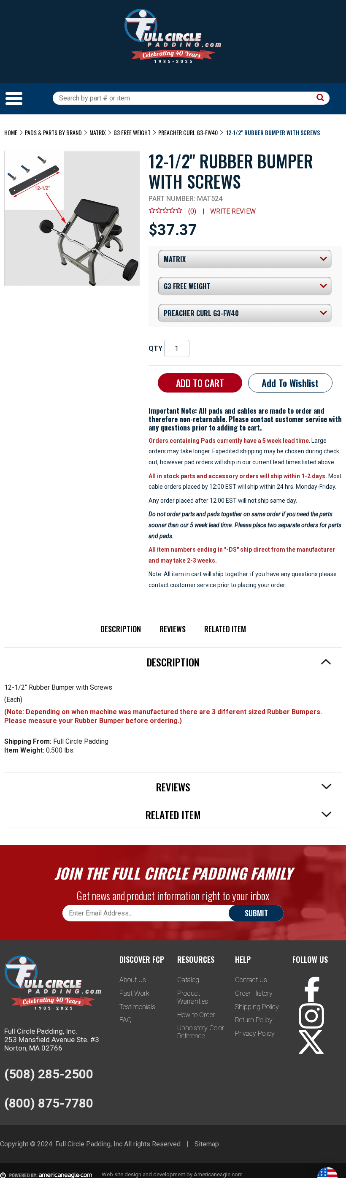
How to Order (196, 1015)
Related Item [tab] (173, 814)
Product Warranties (192, 997)
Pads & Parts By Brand (53, 132)
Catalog (188, 980)
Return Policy (254, 1020)
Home (10, 132)
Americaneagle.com (218, 1174)
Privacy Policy (255, 1033)
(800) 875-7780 (48, 1103)
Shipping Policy (257, 1007)
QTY (155, 348)
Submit (256, 912)
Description (120, 628)
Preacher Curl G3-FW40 (188, 132)
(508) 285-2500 (48, 1074)
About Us (132, 980)
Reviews (172, 628)
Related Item (225, 628)
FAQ (125, 1020)
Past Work (134, 993)
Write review (233, 211)
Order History (254, 993)
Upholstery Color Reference (200, 1032)
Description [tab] (173, 661)
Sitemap (207, 1144)
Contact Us (251, 980)
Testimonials (137, 1007)
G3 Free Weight (132, 132)
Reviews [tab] (173, 786)
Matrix (97, 132)
